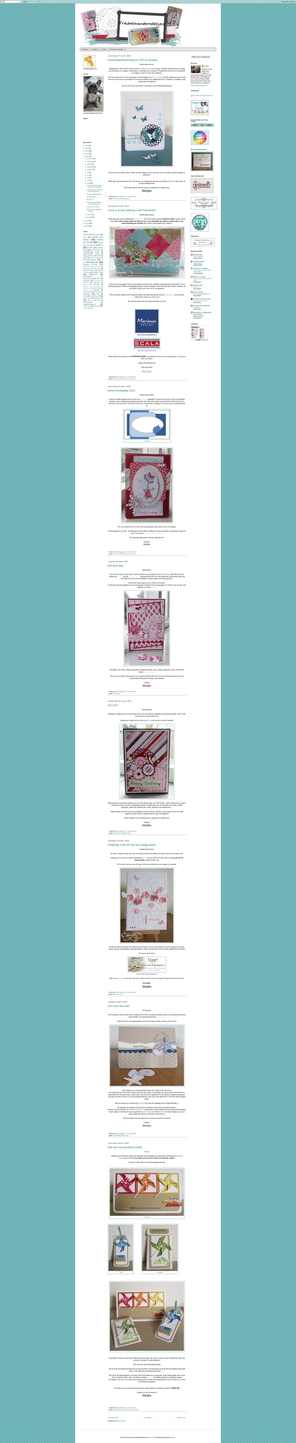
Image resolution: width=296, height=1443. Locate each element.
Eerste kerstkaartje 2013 (121, 390)
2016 (87, 148)
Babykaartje (196, 307)
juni (88, 175)
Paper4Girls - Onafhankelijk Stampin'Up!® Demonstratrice (202, 314)
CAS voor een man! (119, 1006)
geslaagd (96, 290)
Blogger (173, 1437)
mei (88, 178)
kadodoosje (97, 292)
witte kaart (120, 994)
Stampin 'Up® (125, 1135)
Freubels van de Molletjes (201, 305)
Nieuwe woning (97, 266)
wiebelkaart (97, 306)
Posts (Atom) (121, 1421)
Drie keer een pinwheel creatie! (125, 1147)
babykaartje (87, 280)
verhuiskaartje (87, 302)
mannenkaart (116, 1135)
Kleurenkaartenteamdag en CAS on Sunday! (132, 60)
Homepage (147, 1417)
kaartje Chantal (87, 292)
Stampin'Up (93, 274)
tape (98, 300)
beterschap (97, 280)
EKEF (114, 994)
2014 (87, 154)
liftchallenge (165, 574)
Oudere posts (181, 1417)
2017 (87, 145)
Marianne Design (90, 264)
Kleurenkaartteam (125, 198)
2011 (87, 223)
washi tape (86, 306)
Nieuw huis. (86, 266)
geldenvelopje (117, 1409)
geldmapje (86, 290)
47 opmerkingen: (132, 1407)
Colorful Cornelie (198, 261)
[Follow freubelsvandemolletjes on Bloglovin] (201, 58)
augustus (90, 169)
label (122, 1409)
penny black (132, 554)
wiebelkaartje (87, 308)
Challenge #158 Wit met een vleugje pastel (132, 844)
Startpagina (85, 49)
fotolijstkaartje (87, 288)
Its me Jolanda (198, 292)
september (90, 167)
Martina (172, 181)
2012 (87, 221)
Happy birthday (126, 833)
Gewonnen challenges (116, 49)
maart (89, 183)
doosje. (85, 284)
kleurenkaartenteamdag (146, 69)
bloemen (115, 833)
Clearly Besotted (90, 245)
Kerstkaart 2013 (117, 554)
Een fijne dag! (115, 565)
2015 (87, 151)
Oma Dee (125, 554)
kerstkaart (87, 294)
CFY (84, 237)
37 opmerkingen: (132, 1133)
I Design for (95, 49)
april (88, 180)
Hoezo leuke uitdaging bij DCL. (201, 294)
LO (102, 259)
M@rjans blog (197, 254)
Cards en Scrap (117, 378)
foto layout (96, 286)
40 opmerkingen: (132, 376)
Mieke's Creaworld (199, 277)
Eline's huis (126, 378)
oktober (89, 164)
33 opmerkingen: (132, 691)
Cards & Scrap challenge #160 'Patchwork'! (132, 210)
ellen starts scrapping (200, 268)
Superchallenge (88, 278)
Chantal (100, 242)
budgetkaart (96, 282)
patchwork (133, 378)
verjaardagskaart (89, 304)
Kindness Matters (95, 257)
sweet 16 (90, 300)
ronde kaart (98, 298)
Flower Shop (96, 250)
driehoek (96, 284)
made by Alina (198, 285)
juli (88, 172)
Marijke (206, 66)
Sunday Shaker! (197, 263)
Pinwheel (127, 1409)
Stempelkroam (87, 276)
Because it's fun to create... (202, 299)
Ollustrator (152, 1437)
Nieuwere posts (113, 1417)
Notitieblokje (86, 268)
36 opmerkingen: (132, 831)
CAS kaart (116, 198)
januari (89, 217)
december (90, 159)
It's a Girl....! (196, 287)
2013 (87, 156)
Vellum (98, 278)
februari (89, 214)
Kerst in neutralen (198, 256)
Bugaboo (86, 234)
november (90, 161)
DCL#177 (113, 705)
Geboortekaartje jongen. (91, 252)
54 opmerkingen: (132, 196)
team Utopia (148, 1112)
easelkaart (86, 286)
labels (85, 296)
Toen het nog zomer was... (200, 300)
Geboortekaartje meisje (91, 254)
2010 (87, 226)
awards (104, 49)
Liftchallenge (116, 693)
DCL (148, 720)
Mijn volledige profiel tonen (199, 85)
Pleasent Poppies (89, 270)
